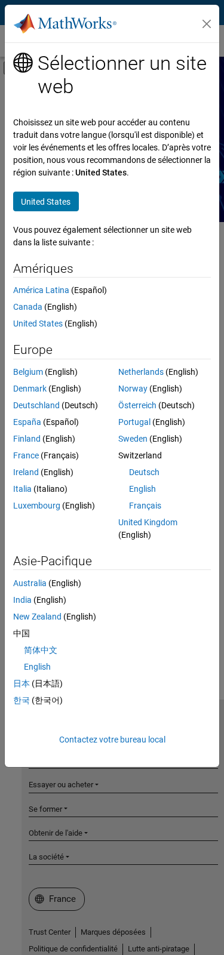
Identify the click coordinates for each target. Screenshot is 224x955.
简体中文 (40, 650)
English (142, 489)
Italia (22, 489)
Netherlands (141, 372)
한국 (21, 700)
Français (145, 505)
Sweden (133, 438)
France (26, 455)
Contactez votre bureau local (112, 739)
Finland (27, 438)
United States (38, 323)
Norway (133, 388)
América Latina (41, 290)
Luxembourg (36, 505)
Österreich (137, 405)
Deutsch (144, 472)
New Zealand (37, 616)
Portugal (134, 422)
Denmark (30, 388)
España (27, 422)
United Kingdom (147, 522)
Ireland (26, 472)
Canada (27, 307)
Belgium (28, 372)
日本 (21, 683)
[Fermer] (206, 24)
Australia (30, 583)
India (22, 600)
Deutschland (36, 405)
